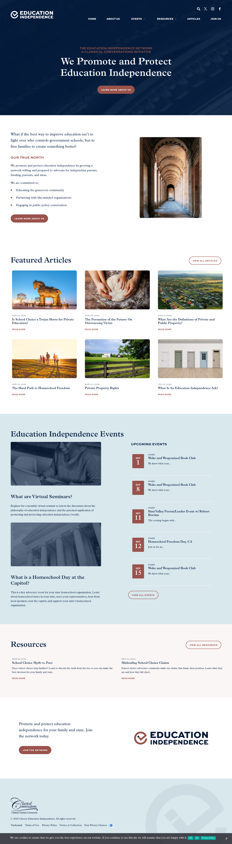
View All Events (143, 594)
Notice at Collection (71, 825)
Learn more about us (29, 218)
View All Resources (204, 644)
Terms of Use (32, 825)
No (197, 838)
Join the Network (35, 750)
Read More (18, 329)
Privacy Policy (49, 825)
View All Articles (205, 260)
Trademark (16, 825)
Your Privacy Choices (95, 825)
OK (190, 838)
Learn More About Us (116, 89)
